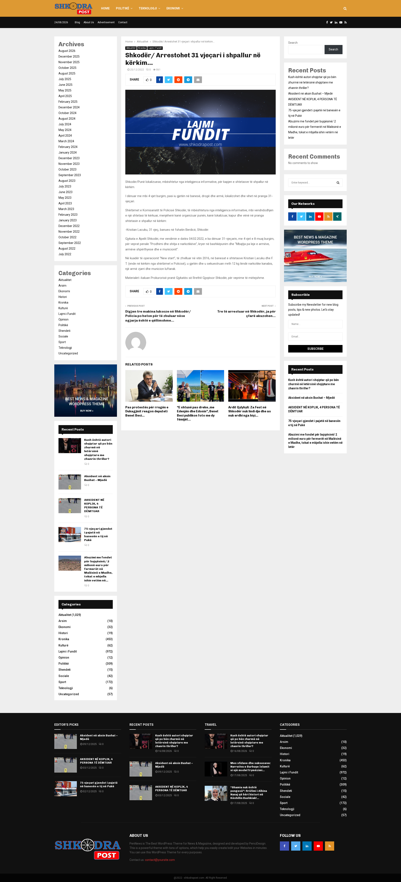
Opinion (63, 319)
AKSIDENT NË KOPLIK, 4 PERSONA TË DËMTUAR (94, 505)
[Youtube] (318, 846)
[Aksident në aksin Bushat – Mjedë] (69, 482)
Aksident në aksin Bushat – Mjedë (97, 478)
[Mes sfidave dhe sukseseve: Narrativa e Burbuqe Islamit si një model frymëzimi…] (216, 769)
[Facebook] (284, 846)
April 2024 (65, 135)
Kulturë (63, 308)
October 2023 (67, 169)
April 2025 (65, 96)
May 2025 (64, 90)
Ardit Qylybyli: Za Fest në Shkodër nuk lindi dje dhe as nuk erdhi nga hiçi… (249, 411)
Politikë (122, 8)
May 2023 (64, 197)
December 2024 (69, 107)
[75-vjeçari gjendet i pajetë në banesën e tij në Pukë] (69, 534)
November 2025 (69, 62)
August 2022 (66, 248)
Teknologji (148, 8)
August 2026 (66, 51)
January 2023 (67, 220)
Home (105, 8)
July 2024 (64, 124)
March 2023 (66, 209)
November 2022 (69, 231)
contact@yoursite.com (160, 859)
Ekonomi (173, 8)
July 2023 (64, 186)
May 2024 (64, 130)
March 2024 (66, 141)
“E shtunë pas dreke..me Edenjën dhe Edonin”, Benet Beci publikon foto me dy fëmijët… (197, 413)
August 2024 (66, 118)
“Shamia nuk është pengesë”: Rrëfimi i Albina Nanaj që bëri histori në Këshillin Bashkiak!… (248, 793)
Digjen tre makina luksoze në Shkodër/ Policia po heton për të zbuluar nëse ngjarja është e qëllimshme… (158, 315)
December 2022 (69, 226)
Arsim (62, 285)
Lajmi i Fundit (155, 48)
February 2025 (67, 101)
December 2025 (69, 56)
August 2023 (66, 180)
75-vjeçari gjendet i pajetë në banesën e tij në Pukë (98, 534)
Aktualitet (131, 48)
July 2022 (64, 254)
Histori (62, 297)
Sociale (63, 336)
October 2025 (67, 67)
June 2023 (65, 192)
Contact (122, 22)
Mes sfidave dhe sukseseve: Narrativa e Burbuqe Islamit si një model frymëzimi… (250, 766)
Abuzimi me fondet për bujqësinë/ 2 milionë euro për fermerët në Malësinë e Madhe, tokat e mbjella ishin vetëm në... (98, 569)
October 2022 (67, 237)
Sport (62, 342)
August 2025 (66, 73)
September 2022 (69, 243)
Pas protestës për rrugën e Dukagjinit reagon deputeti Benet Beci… (146, 411)
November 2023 (69, 163)
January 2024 (67, 152)
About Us (89, 22)
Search (293, 42)
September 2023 (69, 175)
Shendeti (64, 330)
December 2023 (69, 158)
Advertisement (106, 22)
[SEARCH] (338, 182)
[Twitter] (295, 846)
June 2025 (65, 84)
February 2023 (67, 214)
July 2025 (64, 79)
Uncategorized (68, 353)
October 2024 (67, 113)
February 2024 (67, 147)
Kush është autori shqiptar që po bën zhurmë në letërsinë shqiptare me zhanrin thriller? (312, 82)
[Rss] (329, 846)
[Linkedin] (307, 846)
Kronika (142, 48)
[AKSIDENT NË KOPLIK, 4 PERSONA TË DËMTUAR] (69, 505)
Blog (77, 22)
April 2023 (65, 203)
